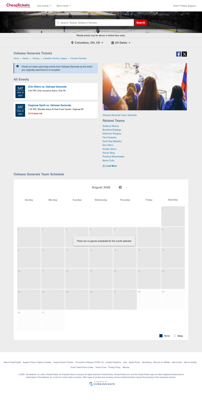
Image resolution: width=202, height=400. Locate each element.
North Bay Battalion (112, 141)
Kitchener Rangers (112, 133)
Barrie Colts (108, 160)
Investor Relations (113, 362)
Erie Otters (108, 145)
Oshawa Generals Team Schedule (120, 115)
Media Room (134, 362)
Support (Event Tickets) (63, 362)
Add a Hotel (177, 362)
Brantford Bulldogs (112, 129)
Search (140, 22)
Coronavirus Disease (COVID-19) (89, 362)
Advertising (147, 362)
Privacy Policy (114, 367)
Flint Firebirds (109, 137)
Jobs (125, 362)
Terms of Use (101, 367)
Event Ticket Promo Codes (82, 367)
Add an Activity (190, 362)
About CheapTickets (12, 362)
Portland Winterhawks (113, 156)
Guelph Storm (109, 148)
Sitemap (125, 367)
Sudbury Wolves (111, 125)
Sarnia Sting (109, 152)
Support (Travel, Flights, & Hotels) (37, 362)
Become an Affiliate (161, 362)
